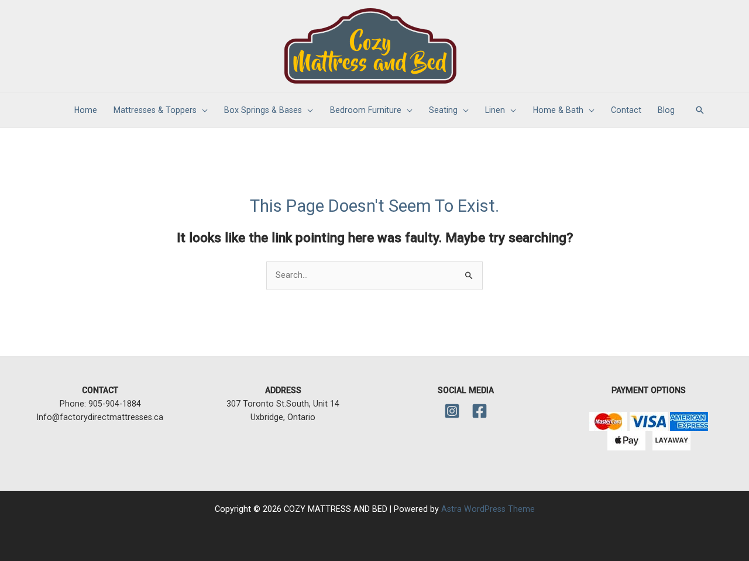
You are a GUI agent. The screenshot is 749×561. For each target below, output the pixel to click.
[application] (202, 110)
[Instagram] (452, 411)
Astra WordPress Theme (488, 509)
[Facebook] (479, 411)
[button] (700, 110)
